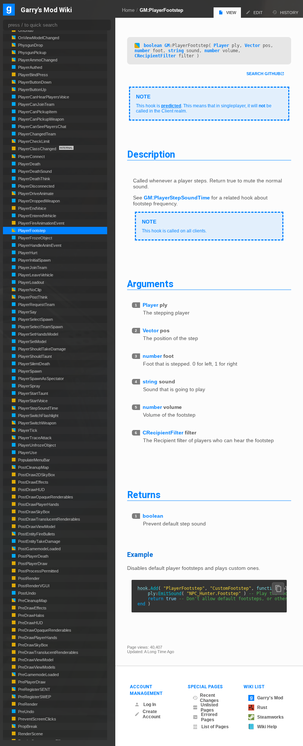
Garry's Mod (270, 697)
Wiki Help (267, 726)
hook (142, 588)
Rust (262, 707)
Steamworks (270, 717)
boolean (153, 45)
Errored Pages (209, 717)
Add (154, 588)
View (231, 12)
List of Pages (215, 726)
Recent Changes (209, 698)
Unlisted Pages (209, 707)
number (142, 50)
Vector (252, 45)
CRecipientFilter (155, 55)
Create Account (151, 714)
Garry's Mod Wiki (46, 10)
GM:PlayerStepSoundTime (177, 198)
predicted (171, 105)
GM (167, 45)
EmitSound (169, 593)
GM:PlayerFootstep (161, 10)
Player (221, 45)
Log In (149, 704)
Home (128, 10)
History (289, 12)
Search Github (263, 73)
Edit (258, 12)
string (176, 50)
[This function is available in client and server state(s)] (137, 45)
